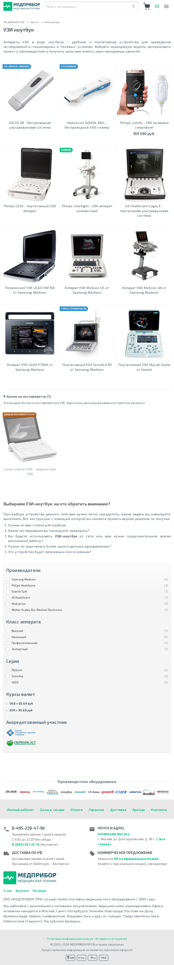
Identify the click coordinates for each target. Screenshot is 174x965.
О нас (7, 891)
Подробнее (30, 141)
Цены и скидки (52, 810)
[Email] (157, 6)
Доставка (118, 810)
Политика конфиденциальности (70, 938)
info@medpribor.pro (114, 834)
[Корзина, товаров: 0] (147, 6)
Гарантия (96, 810)
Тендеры (39, 891)
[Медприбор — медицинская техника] (21, 6)
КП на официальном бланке (136, 859)
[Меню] (166, 6)
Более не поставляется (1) (29, 396)
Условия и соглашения (111, 938)
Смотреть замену (30, 481)
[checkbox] (87, 579)
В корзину (144, 141)
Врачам (22, 891)
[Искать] (133, 6)
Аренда (138, 810)
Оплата (76, 810)
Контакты (159, 810)
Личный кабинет (20, 810)
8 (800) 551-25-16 (25, 844)
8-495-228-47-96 (28, 828)
